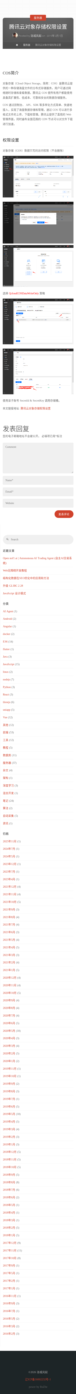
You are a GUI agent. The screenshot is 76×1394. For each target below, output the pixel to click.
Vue (5, 717)
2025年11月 (10, 841)
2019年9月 (9, 1083)
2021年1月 (9, 970)
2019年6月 (9, 1106)
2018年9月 (9, 1174)
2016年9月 (9, 1303)
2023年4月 (9, 879)
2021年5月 (9, 939)
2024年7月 (9, 848)
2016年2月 (9, 1333)
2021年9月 (9, 909)
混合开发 (8, 793)
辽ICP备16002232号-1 (38, 1379)
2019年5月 (9, 1114)
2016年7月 (9, 1311)
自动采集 (8, 815)
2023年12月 (10, 864)
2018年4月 (9, 1212)
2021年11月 (10, 894)
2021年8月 (9, 917)
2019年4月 (9, 1121)
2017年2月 (9, 1280)
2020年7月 (9, 1015)
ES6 (5, 641)
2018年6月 (9, 1197)
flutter (6, 649)
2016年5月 (9, 1318)
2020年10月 (10, 993)
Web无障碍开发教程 (15, 570)
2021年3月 (9, 955)
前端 (5, 732)
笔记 (5, 800)
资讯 (5, 823)
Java (5, 656)
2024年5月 (9, 856)
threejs (6, 702)
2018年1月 (9, 1235)
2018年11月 (10, 1159)
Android (7, 618)
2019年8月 (9, 1091)
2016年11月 (10, 1296)
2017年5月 (9, 1273)
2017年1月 (9, 1288)
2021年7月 (9, 924)
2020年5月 (9, 1030)
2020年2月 (9, 1053)
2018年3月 (9, 1220)
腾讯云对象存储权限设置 (36, 408)
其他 (5, 725)
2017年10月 (10, 1258)
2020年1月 (9, 1061)
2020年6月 (9, 1023)
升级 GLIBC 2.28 (13, 585)
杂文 (5, 770)
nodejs (6, 679)
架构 (5, 777)
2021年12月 (10, 886)
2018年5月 (9, 1205)
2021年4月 (9, 947)
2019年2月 (9, 1136)
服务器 (38, 17)
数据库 (7, 755)
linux (6, 671)
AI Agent (8, 611)
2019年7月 (9, 1099)
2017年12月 (10, 1242)
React (6, 694)
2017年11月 (10, 1250)
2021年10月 (10, 901)
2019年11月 (10, 1068)
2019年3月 (9, 1129)
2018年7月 (9, 1189)
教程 (5, 747)
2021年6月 (9, 932)
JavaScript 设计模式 (14, 593)
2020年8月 (9, 1008)
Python (7, 687)
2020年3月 (9, 1045)
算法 (5, 808)
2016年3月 (9, 1326)
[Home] (17, 46)
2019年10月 (10, 1076)
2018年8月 (9, 1182)
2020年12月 (10, 977)
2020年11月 (10, 985)
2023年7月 (9, 871)
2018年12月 (10, 1151)
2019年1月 (9, 1144)
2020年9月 (9, 1000)
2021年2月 (9, 962)
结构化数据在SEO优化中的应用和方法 (26, 578)
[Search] (7, 539)
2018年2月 (9, 1227)
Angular (7, 626)
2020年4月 (9, 1038)
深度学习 (8, 785)
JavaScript (8, 664)
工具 (5, 740)
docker (6, 634)
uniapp (6, 709)
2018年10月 (10, 1167)
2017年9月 (9, 1265)
